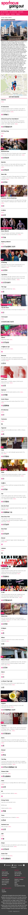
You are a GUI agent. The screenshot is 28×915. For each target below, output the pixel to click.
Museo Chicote (5, 660)
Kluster (3, 538)
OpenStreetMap (20, 95)
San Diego (21, 906)
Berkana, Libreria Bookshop (9, 198)
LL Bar (3, 592)
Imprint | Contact (19, 879)
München (20, 903)
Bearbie (3, 162)
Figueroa (3, 428)
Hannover (23, 898)
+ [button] (2, 76)
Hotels (2, 14)
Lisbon (17, 900)
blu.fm (3, 890)
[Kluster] (15, 82)
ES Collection (4, 410)
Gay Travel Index (16, 9)
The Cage (3, 287)
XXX (2, 834)
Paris (23, 905)
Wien (22, 908)
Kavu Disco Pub (5, 516)
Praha (13, 906)
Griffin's (3, 483)
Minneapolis (9, 903)
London (21, 900)
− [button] (2, 78)
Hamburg (5, 900)
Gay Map (4, 884)
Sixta (2, 780)
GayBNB (4, 891)
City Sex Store (5, 307)
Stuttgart (8, 908)
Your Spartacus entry (20, 885)
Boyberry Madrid (5, 241)
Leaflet (14, 95)
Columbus (24, 897)
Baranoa (3, 355)
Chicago (19, 897)
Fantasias (4, 419)
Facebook (8, 865)
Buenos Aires (13, 897)
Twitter (15, 865)
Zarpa (3, 843)
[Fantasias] (16, 77)
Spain (6, 17)
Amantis (3, 100)
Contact (25, 9)
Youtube (20, 865)
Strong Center (5, 800)
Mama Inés (4, 616)
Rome (17, 906)
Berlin (20, 895)
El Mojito (3, 628)
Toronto (13, 908)
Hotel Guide (5, 872)
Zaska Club (4, 853)
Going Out (5, 877)
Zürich (25, 908)
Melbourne (20, 902)
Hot (2, 493)
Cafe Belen (4, 274)
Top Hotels (4, 875)
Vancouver (17, 908)
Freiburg (19, 898)
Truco (2, 815)
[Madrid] (14, 40)
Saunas (8, 14)
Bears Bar (4, 174)
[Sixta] (12, 88)
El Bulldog (4, 262)
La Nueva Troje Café (6, 681)
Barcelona (15, 895)
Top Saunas (17, 875)
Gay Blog (20, 12)
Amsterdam (5, 895)
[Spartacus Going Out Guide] (14, 8)
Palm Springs (18, 905)
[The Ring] (14, 89)
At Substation (5, 106)
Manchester (9, 902)
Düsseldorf (8, 898)
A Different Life (5, 347)
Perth (25, 905)
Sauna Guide (18, 872)
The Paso (3, 725)
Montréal (15, 903)
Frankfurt (14, 898)
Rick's (2, 738)
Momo (3, 637)
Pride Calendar (5, 879)
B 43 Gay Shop (5, 131)
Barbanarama (5, 151)
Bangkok (10, 895)
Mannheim (14, 902)
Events (13, 14)
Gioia (2, 472)
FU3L (2, 450)
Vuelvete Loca (5, 824)
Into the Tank (5, 506)
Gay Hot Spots (4, 12)
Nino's (3, 672)
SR (2, 791)
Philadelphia (5, 906)
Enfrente (3, 390)
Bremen (24, 895)
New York (7, 905)
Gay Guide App (9, 9)
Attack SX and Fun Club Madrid (9, 119)
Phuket (10, 906)
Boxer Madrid (5, 231)
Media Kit (21, 9)
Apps (16, 882)
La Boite (3, 210)
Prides (18, 14)
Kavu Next (4, 529)
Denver (4, 898)
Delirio (3, 337)
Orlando (12, 905)
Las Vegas (13, 900)
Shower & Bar (5, 771)
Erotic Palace (5, 399)
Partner (16, 884)
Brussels (8, 897)
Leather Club (4, 568)
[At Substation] (13, 83)
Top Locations (13, 12)
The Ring (3, 759)
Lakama (3, 548)
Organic (3, 703)
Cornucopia (4, 317)
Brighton (3, 897)
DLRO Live (4, 379)
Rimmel (3, 750)
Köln (9, 900)
